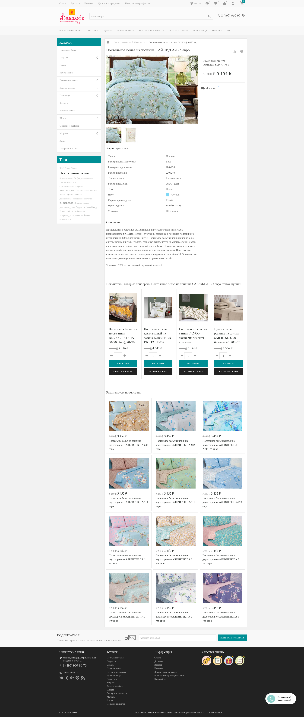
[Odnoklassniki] (67, 678)
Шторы (63, 118)
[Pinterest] (77, 678)
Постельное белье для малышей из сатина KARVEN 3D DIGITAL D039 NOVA (157, 338)
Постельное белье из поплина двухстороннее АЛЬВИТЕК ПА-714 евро (128, 502)
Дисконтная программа (109, 3)
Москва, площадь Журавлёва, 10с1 (79, 657)
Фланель (78, 194)
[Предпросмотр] (123, 307)
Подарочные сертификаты (137, 3)
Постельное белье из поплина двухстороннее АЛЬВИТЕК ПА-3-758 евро (221, 616)
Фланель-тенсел (66, 178)
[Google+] (72, 678)
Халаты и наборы (68, 110)
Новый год (91, 207)
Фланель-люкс (66, 219)
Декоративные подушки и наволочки (76, 198)
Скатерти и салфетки (69, 125)
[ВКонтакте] (61, 678)
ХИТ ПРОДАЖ (67, 190)
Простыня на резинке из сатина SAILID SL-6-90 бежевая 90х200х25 (227, 335)
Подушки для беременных (71, 215)
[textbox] (151, 16)
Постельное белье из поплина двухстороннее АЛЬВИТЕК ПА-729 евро (222, 502)
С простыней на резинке (86, 190)
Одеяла (107, 30)
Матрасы (64, 133)
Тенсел (87, 215)
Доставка (75, 3)
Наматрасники (125, 30)
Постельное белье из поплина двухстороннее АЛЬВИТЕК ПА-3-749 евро (127, 616)
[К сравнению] (234, 51)
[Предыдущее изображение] (110, 307)
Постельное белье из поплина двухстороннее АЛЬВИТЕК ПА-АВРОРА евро (220, 444)
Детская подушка (67, 207)
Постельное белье (70, 30)
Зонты (62, 140)
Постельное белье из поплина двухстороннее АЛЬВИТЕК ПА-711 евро (175, 502)
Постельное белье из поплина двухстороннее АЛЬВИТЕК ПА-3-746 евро (174, 559)
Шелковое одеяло (81, 203)
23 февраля (66, 203)
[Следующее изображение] (135, 307)
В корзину (123, 363)
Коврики (217, 30)
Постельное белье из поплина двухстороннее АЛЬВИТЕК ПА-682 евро (175, 444)
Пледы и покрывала (151, 30)
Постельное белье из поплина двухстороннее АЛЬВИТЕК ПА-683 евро (128, 444)
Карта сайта (159, 679)
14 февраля (79, 178)
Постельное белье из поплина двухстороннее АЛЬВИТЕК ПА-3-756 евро (174, 616)
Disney (74, 168)
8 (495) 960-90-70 (233, 15)
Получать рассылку (232, 637)
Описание (113, 222)
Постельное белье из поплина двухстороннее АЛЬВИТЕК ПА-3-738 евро (127, 559)
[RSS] (83, 678)
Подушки (92, 30)
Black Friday (65, 168)
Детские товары (179, 30)
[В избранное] (241, 51)
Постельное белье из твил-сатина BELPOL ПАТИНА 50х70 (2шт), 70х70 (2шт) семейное (123, 338)
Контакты (88, 3)
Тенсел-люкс (65, 182)
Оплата (62, 3)
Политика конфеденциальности (169, 675)
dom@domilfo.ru (71, 672)
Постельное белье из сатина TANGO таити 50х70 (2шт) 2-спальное (193, 335)
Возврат (158, 664)
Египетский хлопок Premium (72, 211)
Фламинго (89, 178)
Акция (62, 194)
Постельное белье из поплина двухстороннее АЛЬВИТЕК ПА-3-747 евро (221, 559)
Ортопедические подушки (71, 186)
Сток (74, 182)
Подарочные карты (68, 148)
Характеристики (117, 148)
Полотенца (200, 30)
